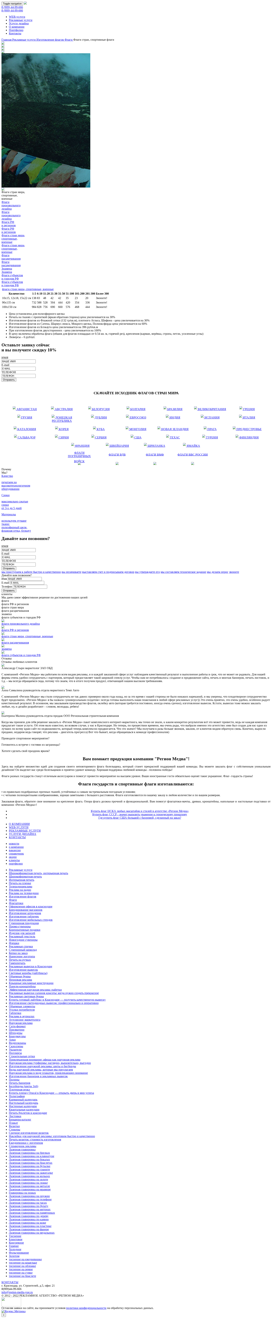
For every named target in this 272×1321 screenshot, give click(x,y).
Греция (247, 408)
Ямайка (191, 445)
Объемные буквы (20, 976)
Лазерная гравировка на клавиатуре (31, 1156)
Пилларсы (15, 1053)
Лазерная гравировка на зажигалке (31, 1172)
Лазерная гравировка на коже (27, 1222)
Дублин (99, 417)
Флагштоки (16, 903)
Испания (211, 417)
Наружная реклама (21, 1023)
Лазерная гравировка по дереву (28, 1216)
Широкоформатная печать (25, 876)
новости (14, 843)
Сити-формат (17, 1026)
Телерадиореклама (20, 886)
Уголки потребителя (22, 1009)
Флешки (14, 943)
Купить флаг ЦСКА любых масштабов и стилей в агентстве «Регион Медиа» (140, 811)
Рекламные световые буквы (26, 996)
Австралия (63, 408)
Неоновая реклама (20, 979)
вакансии (15, 850)
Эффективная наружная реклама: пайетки (35, 989)
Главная (6, 39)
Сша (136, 436)
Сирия (61, 436)
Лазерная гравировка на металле (29, 1186)
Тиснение (15, 1236)
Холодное (15, 1249)
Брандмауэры (17, 1036)
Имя (4, 578)
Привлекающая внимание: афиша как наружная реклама (44, 1059)
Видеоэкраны (17, 1043)
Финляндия (249, 436)
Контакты (15, 33)
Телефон (6, 586)
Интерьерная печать (21, 879)
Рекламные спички (21, 946)
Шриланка (155, 445)
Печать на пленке (20, 883)
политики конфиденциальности (86, 1308)
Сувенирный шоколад (23, 949)
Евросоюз (136, 417)
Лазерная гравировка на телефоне (30, 1199)
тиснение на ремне (21, 1269)
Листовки (15, 1116)
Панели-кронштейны (22, 986)
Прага (210, 428)
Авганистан (26, 408)
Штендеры (15, 1033)
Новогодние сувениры (23, 939)
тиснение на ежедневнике (25, 1259)
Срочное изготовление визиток (29, 1132)
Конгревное (16, 1242)
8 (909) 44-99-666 (12, 7)
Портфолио (16, 30)
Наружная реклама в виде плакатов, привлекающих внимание (48, 1072)
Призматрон (16, 1029)
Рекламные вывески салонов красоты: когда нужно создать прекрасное (54, 993)
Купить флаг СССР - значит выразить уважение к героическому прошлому (139, 814)
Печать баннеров (19, 1082)
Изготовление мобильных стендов (31, 919)
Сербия (99, 436)
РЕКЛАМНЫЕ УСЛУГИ (25, 830)
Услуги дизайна (19, 23)
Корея (61, 428)
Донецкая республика (62, 418)
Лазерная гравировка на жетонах (30, 1209)
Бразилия (173, 408)
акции (13, 856)
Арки (12, 1039)
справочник (16, 853)
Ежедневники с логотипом (26, 1142)
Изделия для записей (22, 933)
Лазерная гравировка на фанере (29, 1229)
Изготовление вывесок (23, 969)
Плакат (13, 1122)
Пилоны (14, 1079)
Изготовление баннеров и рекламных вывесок (38, 1076)
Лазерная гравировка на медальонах (32, 1232)
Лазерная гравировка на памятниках (32, 1212)
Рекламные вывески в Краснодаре (30, 966)
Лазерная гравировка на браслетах (30, 1162)
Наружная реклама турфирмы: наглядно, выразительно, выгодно (50, 1062)
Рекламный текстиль (22, 936)
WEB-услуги (17, 16)
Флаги (69, 39)
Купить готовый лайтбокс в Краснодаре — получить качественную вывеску (57, 999)
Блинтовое (15, 1239)
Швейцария (119, 445)
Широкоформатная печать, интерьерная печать (38, 873)
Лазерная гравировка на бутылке (29, 1166)
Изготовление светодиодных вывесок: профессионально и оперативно (54, 1003)
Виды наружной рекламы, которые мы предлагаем (41, 1069)
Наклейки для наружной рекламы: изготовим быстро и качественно (52, 1136)
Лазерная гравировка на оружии (29, 1196)
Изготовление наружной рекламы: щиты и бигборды (42, 1066)
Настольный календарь (23, 1102)
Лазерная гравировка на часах (28, 1202)
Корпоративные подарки (24, 929)
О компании (16, 26)
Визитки (14, 1126)
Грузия (24, 417)
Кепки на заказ (18, 953)
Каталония (26, 428)
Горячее (14, 1246)
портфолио (16, 863)
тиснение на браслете (22, 1276)
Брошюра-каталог (20, 1119)
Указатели (15, 1049)
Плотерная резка (19, 1089)
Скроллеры (16, 1046)
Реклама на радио (20, 889)
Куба (99, 428)
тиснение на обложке (22, 1266)
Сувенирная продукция (24, 923)
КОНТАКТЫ (17, 837)
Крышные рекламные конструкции (31, 983)
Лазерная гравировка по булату (28, 1206)
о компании (16, 846)
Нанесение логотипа (22, 956)
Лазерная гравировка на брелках (29, 1152)
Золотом (14, 1256)
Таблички (15, 1013)
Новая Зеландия (174, 428)
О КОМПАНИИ (19, 824)
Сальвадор (26, 436)
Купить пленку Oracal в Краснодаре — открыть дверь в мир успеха (51, 1092)
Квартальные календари (24, 1109)
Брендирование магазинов (25, 909)
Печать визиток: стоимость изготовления (35, 1139)
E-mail (5, 582)
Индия (173, 417)
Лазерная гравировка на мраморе (30, 1189)
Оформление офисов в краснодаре (30, 906)
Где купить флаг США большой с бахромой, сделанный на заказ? (139, 817)
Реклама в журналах (21, 1016)
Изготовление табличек (24, 916)
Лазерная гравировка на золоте (28, 1179)
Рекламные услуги (20, 20)
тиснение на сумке (21, 1272)
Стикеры (14, 1129)
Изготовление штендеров (25, 913)
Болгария (136, 408)
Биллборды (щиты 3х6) (23, 1086)
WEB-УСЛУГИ (18, 827)
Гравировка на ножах (22, 1192)
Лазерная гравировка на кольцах (29, 1176)
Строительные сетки (22, 1056)
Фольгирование (19, 1252)
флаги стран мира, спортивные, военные (28, 289)
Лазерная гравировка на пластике (30, 1226)
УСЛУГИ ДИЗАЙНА (22, 834)
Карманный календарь (23, 1099)
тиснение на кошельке (23, 1262)
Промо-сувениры (20, 926)
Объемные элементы (22, 1006)
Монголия (136, 428)
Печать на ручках (20, 959)
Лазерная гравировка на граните (29, 1169)
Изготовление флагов (50, 39)
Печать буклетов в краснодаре (28, 1112)
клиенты (14, 860)
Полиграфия (17, 1096)
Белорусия (100, 408)
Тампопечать (17, 963)
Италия (247, 417)
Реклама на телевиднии (24, 893)
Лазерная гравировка (22, 1149)
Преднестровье (249, 428)
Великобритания (211, 408)
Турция (210, 436)
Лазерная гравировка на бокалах (29, 1159)
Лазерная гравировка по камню (29, 1219)
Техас (173, 436)
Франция (81, 445)
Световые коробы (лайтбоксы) (28, 973)
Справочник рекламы (22, 1146)
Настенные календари (23, 1106)
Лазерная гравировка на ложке (28, 1182)
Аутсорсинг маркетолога (24, 1019)
